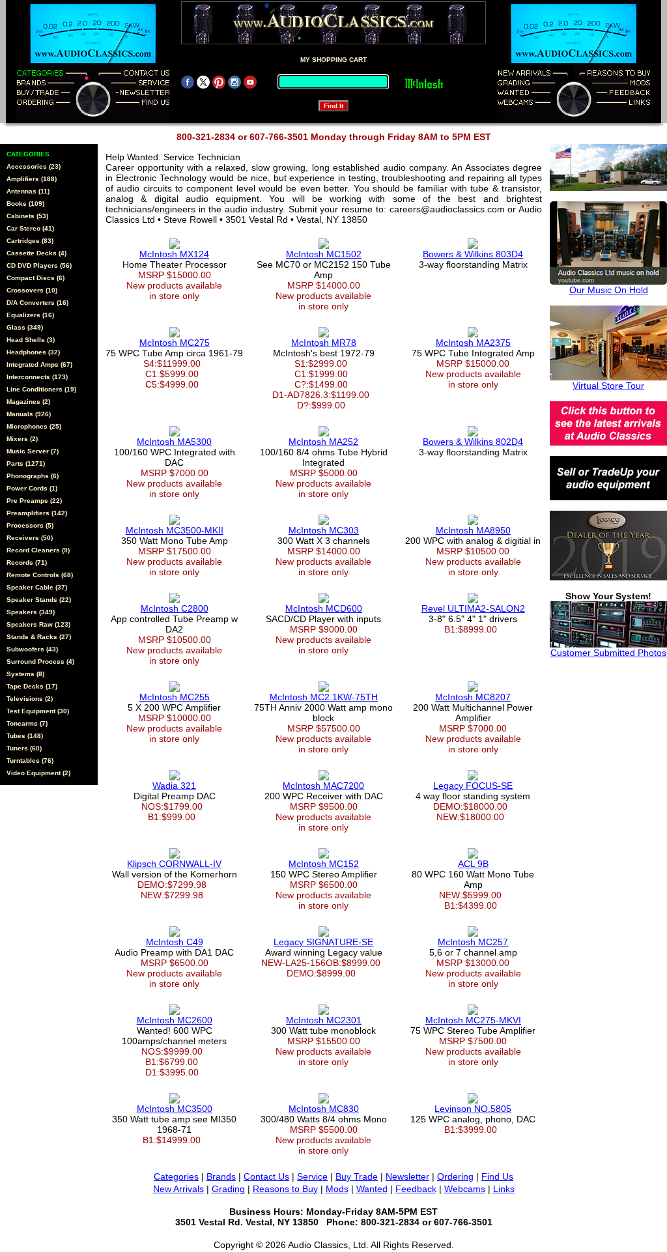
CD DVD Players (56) (39, 265)
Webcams (464, 1189)
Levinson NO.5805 (472, 1108)
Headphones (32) (33, 352)
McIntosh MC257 (473, 942)
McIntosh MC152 (324, 864)
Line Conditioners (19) (41, 389)
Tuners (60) (24, 748)
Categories (176, 1176)
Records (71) (27, 562)
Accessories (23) (34, 166)
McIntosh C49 (174, 942)
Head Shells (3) (31, 339)
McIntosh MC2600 (174, 1020)
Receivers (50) (30, 537)
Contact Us (266, 1176)
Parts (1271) (26, 463)
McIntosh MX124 (174, 254)
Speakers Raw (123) (38, 624)
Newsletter (407, 1176)
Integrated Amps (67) (39, 364)
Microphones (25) (34, 426)
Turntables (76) (30, 760)
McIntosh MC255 (174, 697)
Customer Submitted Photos (608, 652)
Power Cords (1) (32, 488)
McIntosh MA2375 (473, 342)
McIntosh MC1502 (324, 254)
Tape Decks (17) (32, 686)
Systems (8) (25, 673)
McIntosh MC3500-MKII (174, 530)
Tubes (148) (25, 735)
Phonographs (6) (33, 475)
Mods (337, 1189)
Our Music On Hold (608, 290)
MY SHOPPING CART (333, 59)
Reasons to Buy (285, 1189)
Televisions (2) (30, 698)
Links (504, 1189)
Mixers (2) (22, 438)
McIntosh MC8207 (473, 697)
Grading (228, 1189)
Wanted (372, 1189)
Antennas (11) (28, 191)
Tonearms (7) (27, 723)
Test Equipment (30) (38, 711)
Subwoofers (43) (32, 649)
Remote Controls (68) (40, 574)
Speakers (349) (31, 612)
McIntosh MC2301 (324, 1020)
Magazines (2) (28, 401)
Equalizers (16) (30, 315)
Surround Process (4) (40, 661)
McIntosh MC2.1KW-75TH (324, 697)
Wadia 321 (174, 785)
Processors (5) (30, 525)
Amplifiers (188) (32, 178)
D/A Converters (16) (37, 302)
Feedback (415, 1189)
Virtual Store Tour (608, 385)
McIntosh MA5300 (174, 441)
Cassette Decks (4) (36, 253)
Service (312, 1176)
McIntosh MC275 (174, 342)
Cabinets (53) (27, 216)
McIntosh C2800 (174, 608)
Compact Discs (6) (35, 277)
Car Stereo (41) (30, 228)
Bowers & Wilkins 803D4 (473, 254)
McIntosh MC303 (324, 530)
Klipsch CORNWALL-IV (174, 864)
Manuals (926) (29, 414)
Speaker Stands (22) (39, 599)
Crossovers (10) (32, 290)
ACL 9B (473, 864)
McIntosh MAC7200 (323, 785)
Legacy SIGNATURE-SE (323, 942)
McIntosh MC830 (324, 1108)
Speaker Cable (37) (37, 587)
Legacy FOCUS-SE (473, 785)
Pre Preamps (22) (34, 500)
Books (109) (25, 203)
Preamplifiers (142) (37, 513)
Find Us (497, 1176)
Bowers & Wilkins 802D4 (473, 441)
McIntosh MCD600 (323, 608)
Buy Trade (356, 1176)
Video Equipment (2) (38, 772)
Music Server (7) (33, 451)
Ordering (455, 1176)
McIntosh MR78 (323, 342)
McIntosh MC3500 (174, 1108)
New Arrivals (178, 1189)
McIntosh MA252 (323, 441)
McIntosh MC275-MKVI (473, 1020)
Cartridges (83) (30, 240)
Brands (221, 1176)
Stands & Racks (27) (39, 636)
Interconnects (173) (37, 376)
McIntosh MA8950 (473, 530)
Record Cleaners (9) (38, 550)
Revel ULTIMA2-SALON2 (473, 608)
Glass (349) (25, 327)
